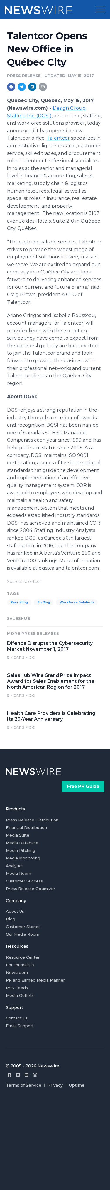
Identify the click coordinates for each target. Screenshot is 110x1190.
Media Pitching (20, 850)
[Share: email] (43, 87)
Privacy (55, 1085)
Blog (10, 919)
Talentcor (58, 138)
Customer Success (24, 881)
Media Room (18, 873)
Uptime (76, 1085)
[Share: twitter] (21, 87)
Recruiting (19, 602)
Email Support (20, 1025)
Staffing (43, 602)
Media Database (22, 842)
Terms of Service (23, 1085)
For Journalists (20, 964)
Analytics (14, 865)
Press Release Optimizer (30, 888)
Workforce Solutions (77, 602)
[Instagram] (35, 1075)
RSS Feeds (17, 987)
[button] (100, 9)
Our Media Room (22, 934)
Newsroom (17, 972)
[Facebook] (9, 1075)
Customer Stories (23, 926)
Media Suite (17, 835)
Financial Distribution (26, 827)
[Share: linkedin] (32, 87)
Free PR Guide (83, 786)
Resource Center (23, 957)
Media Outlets (20, 995)
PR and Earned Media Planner (35, 980)
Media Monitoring (23, 858)
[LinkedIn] (26, 1075)
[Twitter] (18, 1075)
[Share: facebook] (11, 87)
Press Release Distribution (32, 819)
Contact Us (17, 1018)
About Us (15, 911)
